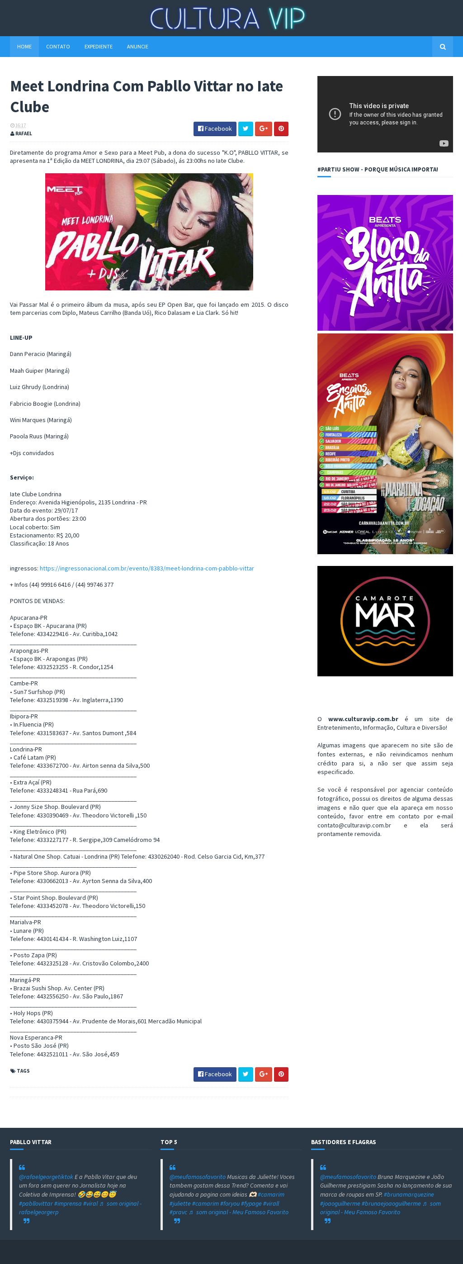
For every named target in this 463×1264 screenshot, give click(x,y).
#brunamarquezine (409, 1194)
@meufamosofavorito (198, 1177)
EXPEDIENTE (99, 46)
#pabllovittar (36, 1203)
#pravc (178, 1212)
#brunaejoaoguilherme (391, 1203)
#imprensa (68, 1203)
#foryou (230, 1203)
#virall (271, 1203)
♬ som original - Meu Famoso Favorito (238, 1212)
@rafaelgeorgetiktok (46, 1177)
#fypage (251, 1203)
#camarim (271, 1194)
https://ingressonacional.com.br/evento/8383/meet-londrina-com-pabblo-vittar (147, 568)
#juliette (180, 1203)
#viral (90, 1203)
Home (24, 46)
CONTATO (58, 46)
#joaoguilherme (340, 1203)
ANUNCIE (137, 46)
